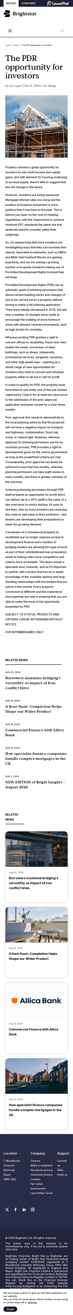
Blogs (52, 86)
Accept (10, 1309)
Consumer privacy (41, 1174)
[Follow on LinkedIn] (24, 1209)
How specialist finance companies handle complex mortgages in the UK (36, 758)
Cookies (35, 1179)
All (45, 86)
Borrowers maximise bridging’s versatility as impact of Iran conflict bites (33, 683)
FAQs (60, 1170)
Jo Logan (15, 86)
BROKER (11, 3)
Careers (35, 1160)
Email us (62, 1174)
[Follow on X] (7, 1209)
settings (32, 1302)
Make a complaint (41, 1165)
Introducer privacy (41, 1170)
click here (11, 1249)
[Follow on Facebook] (15, 1209)
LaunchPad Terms (41, 1193)
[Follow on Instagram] (32, 1209)
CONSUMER (28, 3)
